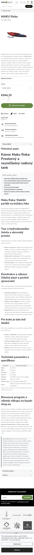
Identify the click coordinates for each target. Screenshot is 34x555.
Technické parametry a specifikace (13, 189)
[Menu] (31, 2)
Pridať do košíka (18, 106)
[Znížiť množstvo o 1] (8, 100)
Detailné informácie (6, 78)
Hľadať (29, 6)
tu (19, 540)
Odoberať (27, 497)
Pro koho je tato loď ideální (11, 187)
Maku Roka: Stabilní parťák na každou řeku (15, 178)
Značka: (4, 117)
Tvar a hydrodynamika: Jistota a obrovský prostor (17, 180)
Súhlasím (17, 550)
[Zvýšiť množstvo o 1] (8, 98)
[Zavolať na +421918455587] (21, 2)
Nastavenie (17, 544)
